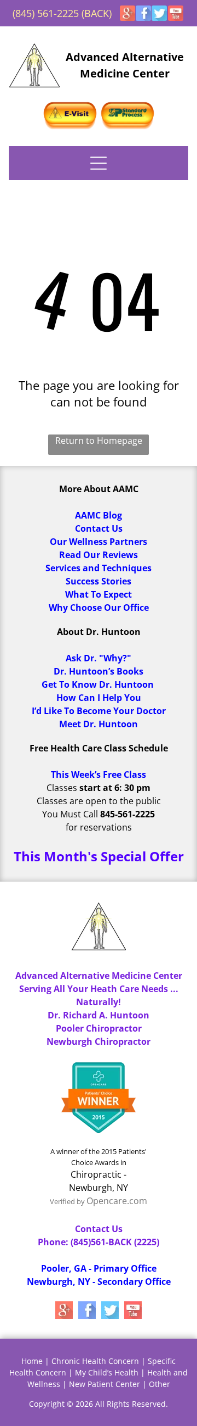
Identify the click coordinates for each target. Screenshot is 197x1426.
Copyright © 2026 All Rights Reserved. (98, 1404)
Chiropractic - (98, 1174)
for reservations (99, 827)
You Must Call (70, 814)
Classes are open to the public (99, 801)
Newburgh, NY (98, 1188)
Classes (62, 788)
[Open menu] (98, 163)
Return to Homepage (98, 441)
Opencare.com (116, 1201)
